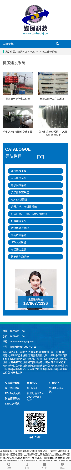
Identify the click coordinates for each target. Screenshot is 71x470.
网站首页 (22, 51)
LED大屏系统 (18, 242)
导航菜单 (8, 43)
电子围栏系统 (18, 185)
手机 (26, 467)
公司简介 (54, 383)
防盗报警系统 (12, 398)
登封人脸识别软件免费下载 (17, 131)
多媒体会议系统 (20, 228)
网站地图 (36, 352)
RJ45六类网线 (19, 199)
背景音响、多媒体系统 (24, 206)
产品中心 (35, 51)
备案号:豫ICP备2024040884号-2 (35, 397)
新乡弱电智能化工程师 (18, 98)
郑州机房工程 (18, 170)
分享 (9, 467)
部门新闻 (32, 388)
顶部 (62, 467)
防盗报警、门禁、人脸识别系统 (29, 213)
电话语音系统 (18, 249)
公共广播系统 (18, 235)
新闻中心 (32, 383)
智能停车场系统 (20, 256)
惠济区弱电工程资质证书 (53, 98)
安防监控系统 (18, 178)
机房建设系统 (49, 51)
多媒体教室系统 (20, 192)
